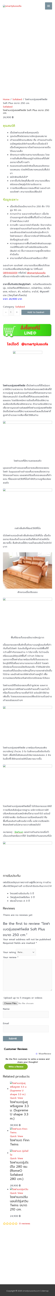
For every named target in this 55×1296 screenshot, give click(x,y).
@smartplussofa (36, 273)
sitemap (45, 1291)
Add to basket (35, 312)
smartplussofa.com (31, 1291)
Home (6, 99)
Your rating (9, 952)
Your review (10, 957)
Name (6, 1009)
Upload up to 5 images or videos (23, 998)
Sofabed (17, 99)
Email (6, 1023)
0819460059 (10, 273)
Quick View (16, 1098)
